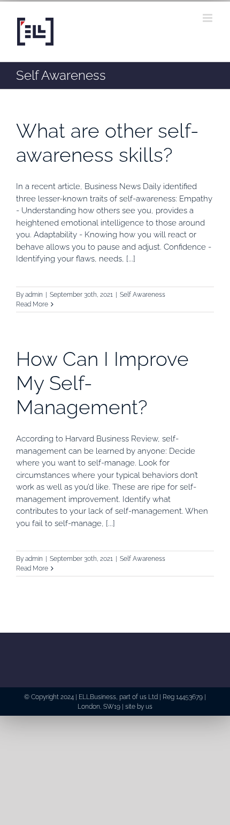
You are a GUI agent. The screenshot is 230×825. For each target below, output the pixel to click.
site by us (138, 706)
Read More (32, 304)
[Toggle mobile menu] (208, 18)
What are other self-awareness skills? (107, 143)
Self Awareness (142, 294)
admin (34, 294)
